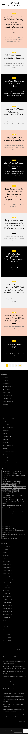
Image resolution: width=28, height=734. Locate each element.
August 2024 (5, 617)
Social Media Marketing (8, 451)
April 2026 (5, 558)
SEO (4, 448)
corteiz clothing (6, 487)
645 (16, 365)
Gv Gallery (5, 493)
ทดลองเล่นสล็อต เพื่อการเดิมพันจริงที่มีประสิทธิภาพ (13, 693)
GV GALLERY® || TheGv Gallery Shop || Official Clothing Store (12, 496)
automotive (17, 473)
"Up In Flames (6, 471)
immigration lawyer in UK (9, 501)
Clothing (5, 485)
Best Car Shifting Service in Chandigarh (12, 681)
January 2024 (6, 634)
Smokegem (5, 538)
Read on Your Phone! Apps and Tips (11, 719)
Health (4, 499)
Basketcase (5, 479)
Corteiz (13, 485)
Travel (4, 460)
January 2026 (6, 567)
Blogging (5, 380)
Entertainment (6, 398)
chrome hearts (14, 483)
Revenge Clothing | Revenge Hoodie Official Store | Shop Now (13, 535)
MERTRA (5, 503)
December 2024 (6, 605)
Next (20, 365)
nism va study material (8, 530)
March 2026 (5, 561)
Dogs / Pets (6, 389)
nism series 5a (6, 520)
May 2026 (5, 555)
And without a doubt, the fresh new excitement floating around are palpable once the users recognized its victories (14, 194)
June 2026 (5, 552)
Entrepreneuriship (7, 401)
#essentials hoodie (17, 471)
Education (5, 392)
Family (4, 404)
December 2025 (6, 570)
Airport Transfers (7, 473)
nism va (20, 522)
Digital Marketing (7, 386)
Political (5, 439)
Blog (14, 13)
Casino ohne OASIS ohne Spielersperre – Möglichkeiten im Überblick (14, 112)
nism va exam (19, 524)
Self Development (7, 445)
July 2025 (5, 585)
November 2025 (6, 573)
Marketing (5, 430)
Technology (5, 457)
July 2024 (5, 620)
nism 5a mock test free (8, 511)
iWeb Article (14, 2)
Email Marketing (6, 395)
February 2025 (6, 599)
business (5, 483)
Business (5, 383)
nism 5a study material (8, 516)
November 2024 (6, 608)
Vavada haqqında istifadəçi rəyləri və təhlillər (13, 696)
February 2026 (6, 564)
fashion (16, 491)
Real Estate (5, 442)
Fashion (4, 407)
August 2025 (5, 582)
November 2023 (6, 640)
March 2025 (5, 596)
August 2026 (5, 546)
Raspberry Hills (6, 532)
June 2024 (5, 623)
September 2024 (6, 614)
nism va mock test (7, 526)
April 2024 (5, 629)
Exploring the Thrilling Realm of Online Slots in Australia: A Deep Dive (14, 318)
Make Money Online (7, 427)
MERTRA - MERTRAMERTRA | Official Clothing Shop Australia (13, 506)
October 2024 (6, 611)
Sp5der (14, 538)
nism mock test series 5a (8, 518)
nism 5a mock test (7, 509)
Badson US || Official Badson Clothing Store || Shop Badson (13, 476)
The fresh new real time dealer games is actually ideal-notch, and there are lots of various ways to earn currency (14, 225)
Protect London (20, 530)
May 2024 (5, 626)
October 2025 (6, 576)
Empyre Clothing (7, 491)
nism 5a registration (7, 513)
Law (4, 421)
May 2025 (5, 590)
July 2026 (5, 549)
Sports (4, 454)
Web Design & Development (9, 462)
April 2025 (5, 593)
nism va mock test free (8, 528)
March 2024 (5, 631)
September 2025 (6, 579)
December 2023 (6, 637)
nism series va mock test (8, 522)
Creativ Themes (18, 732)
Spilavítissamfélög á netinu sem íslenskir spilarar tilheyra (14, 83)
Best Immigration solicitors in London (11, 481)
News (4, 433)
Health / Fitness (6, 416)
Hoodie (21, 499)
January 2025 (6, 602)
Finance (4, 410)
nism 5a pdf (20, 511)
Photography (6, 436)
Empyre (15, 489)
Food (4, 413)
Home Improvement (7, 418)
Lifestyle (5, 424)
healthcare (12, 499)
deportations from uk (19, 487)
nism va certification (7, 524)
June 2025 (5, 587)
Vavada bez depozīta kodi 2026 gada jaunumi (13, 649)
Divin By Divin (6, 489)
